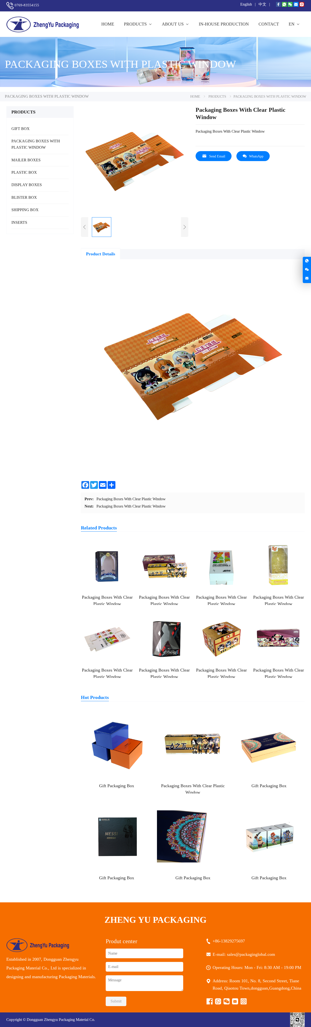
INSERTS (19, 222)
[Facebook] (278, 5)
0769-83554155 (27, 5)
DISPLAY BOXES (26, 185)
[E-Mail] (296, 5)
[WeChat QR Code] (307, 270)
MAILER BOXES (26, 160)
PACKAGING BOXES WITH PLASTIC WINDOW (35, 144)
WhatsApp (256, 156)
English (246, 4)
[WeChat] (290, 5)
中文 (263, 4)
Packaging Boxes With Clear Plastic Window (131, 499)
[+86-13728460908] (307, 261)
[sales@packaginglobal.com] (307, 278)
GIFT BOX (20, 129)
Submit (116, 1001)
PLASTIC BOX (24, 172)
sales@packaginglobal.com (251, 954)
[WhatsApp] (284, 5)
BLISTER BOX (24, 197)
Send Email (217, 156)
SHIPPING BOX (25, 210)
